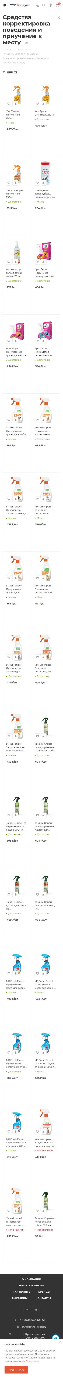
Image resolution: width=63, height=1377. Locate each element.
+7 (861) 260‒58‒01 (32, 1319)
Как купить (21, 1291)
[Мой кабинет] (50, 5)
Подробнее (32, 1361)
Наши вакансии (31, 1285)
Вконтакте (27, 1309)
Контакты (43, 1298)
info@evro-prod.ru (34, 1326)
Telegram (36, 1309)
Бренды (44, 1291)
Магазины (20, 1298)
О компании (31, 1279)
